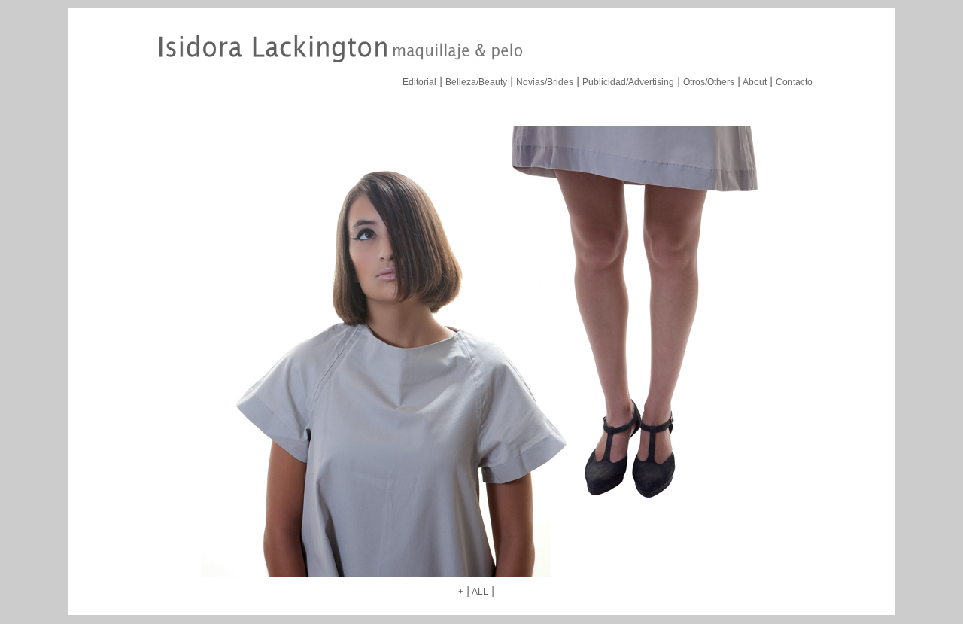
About (755, 82)
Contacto (794, 82)
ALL (480, 591)
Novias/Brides (544, 82)
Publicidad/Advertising (628, 82)
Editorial (419, 82)
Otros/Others (708, 82)
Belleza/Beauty (476, 82)
